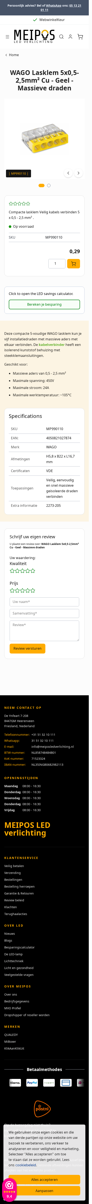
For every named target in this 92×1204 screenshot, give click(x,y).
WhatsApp (53, 5)
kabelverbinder (52, 344)
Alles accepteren (44, 1179)
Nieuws (9, 934)
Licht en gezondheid (19, 968)
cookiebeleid (25, 1165)
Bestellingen (13, 880)
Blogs (8, 940)
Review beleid (14, 900)
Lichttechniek (13, 961)
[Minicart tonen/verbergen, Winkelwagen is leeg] (80, 36)
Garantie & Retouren (19, 893)
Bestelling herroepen (19, 886)
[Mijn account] (70, 36)
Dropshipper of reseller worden (27, 1015)
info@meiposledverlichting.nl (52, 747)
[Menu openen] (7, 37)
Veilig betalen (14, 866)
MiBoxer (10, 1041)
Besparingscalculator (19, 947)
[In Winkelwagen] (73, 263)
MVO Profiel (12, 1008)
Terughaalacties (15, 914)
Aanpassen (44, 1190)
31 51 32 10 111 (42, 741)
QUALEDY (11, 1035)
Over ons (10, 994)
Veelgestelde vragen (19, 975)
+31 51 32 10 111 (43, 735)
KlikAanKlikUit (14, 1048)
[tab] (42, 185)
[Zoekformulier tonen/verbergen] (61, 36)
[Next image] (78, 173)
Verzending (12, 873)
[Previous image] (68, 173)
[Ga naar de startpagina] (34, 37)
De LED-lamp (13, 954)
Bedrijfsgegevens (16, 1001)
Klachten (10, 907)
